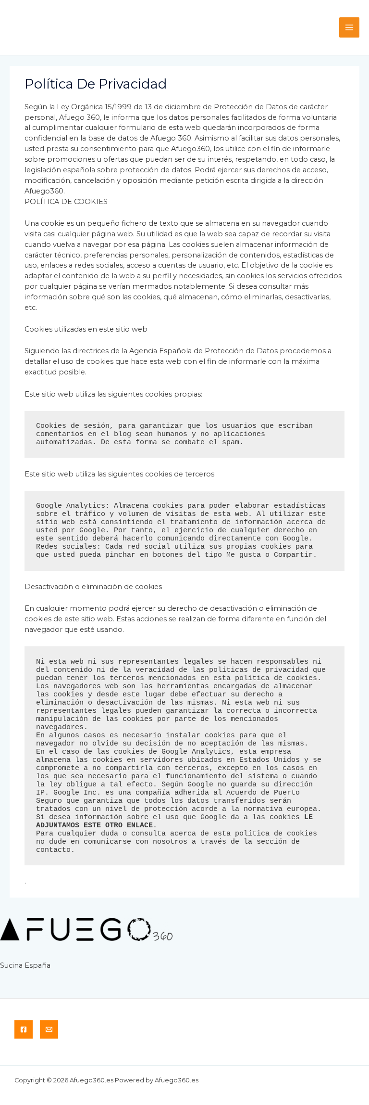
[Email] (49, 1029)
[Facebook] (23, 1029)
